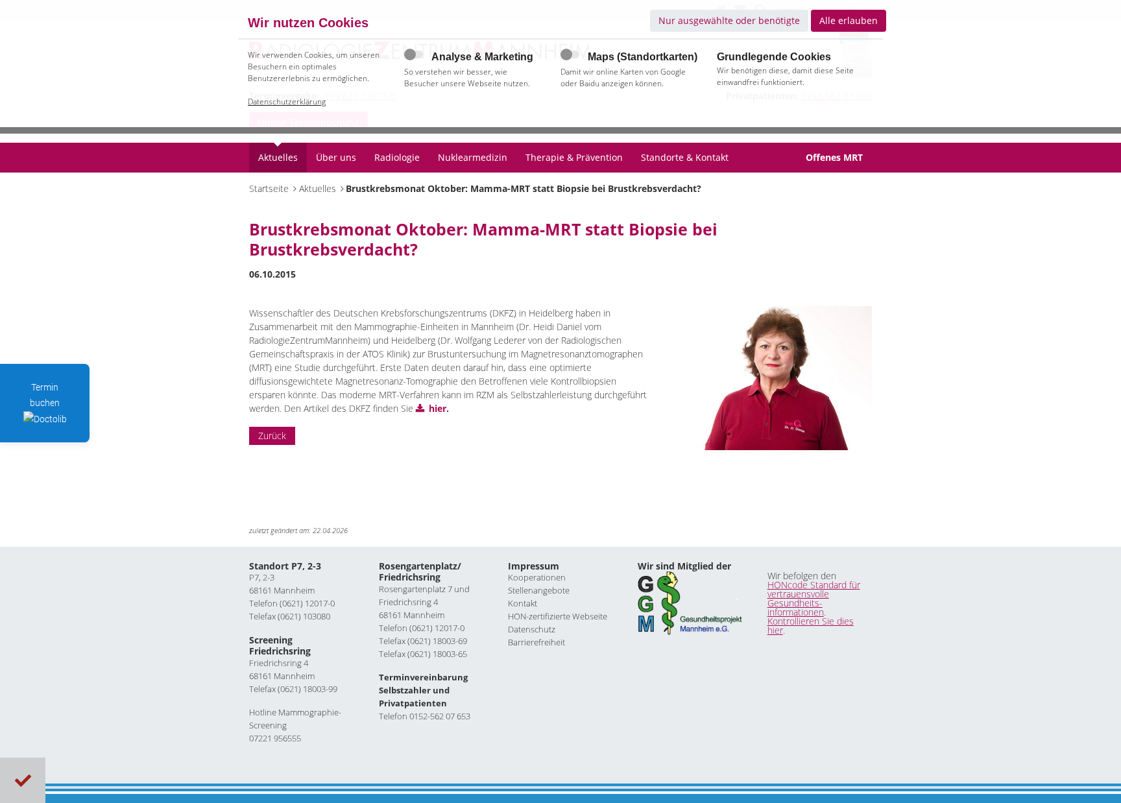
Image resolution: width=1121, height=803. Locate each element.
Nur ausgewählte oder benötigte (729, 20)
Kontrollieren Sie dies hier (810, 625)
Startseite (269, 188)
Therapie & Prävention (574, 157)
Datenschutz (531, 629)
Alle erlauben (848, 20)
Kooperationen (537, 577)
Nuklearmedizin (472, 157)
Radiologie (397, 157)
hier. (439, 408)
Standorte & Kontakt (685, 157)
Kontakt (522, 603)
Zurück (272, 435)
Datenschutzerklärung (287, 101)
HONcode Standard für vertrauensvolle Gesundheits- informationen (813, 598)
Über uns (336, 157)
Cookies (23, 781)
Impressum (533, 566)
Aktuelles (278, 157)
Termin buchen (45, 395)
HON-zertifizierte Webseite (557, 616)
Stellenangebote (539, 590)
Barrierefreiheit (536, 642)
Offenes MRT (834, 157)
